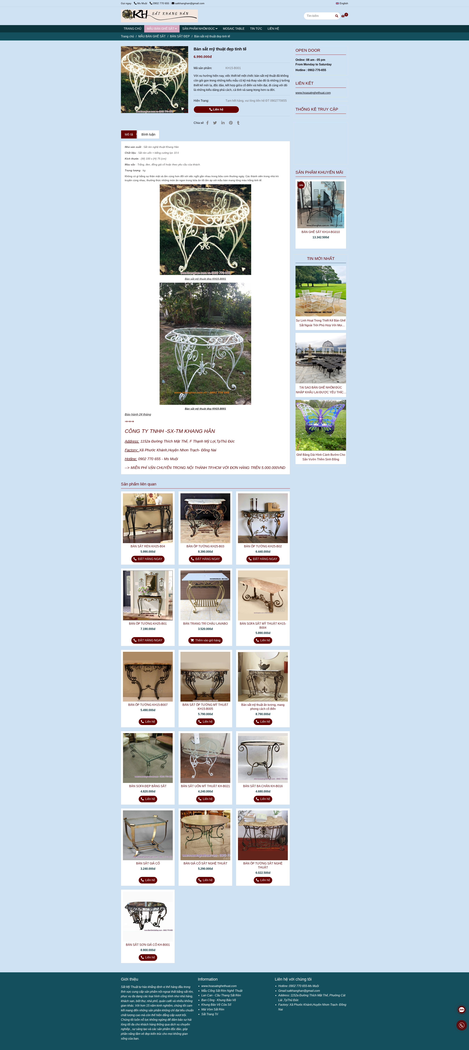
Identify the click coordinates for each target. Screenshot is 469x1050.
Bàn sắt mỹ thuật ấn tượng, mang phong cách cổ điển (263, 706)
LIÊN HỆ (273, 28)
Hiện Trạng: (202, 100)
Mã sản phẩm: (203, 68)
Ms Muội (142, 3)
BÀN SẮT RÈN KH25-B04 (148, 546)
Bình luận (148, 134)
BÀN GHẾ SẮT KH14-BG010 (321, 232)
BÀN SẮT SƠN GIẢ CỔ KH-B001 (148, 944)
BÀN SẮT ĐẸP (180, 36)
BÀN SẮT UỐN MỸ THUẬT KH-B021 (205, 786)
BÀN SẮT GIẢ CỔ (148, 863)
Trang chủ (127, 36)
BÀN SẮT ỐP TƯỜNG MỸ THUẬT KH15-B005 (205, 706)
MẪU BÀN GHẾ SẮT (161, 28)
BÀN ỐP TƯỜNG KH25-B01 (148, 623)
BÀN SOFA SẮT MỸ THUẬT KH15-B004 (263, 625)
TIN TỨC (256, 28)
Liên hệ (217, 109)
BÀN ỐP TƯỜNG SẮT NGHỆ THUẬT (262, 865)
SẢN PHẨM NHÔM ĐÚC (199, 28)
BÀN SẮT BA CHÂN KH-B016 (263, 786)
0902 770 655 (161, 3)
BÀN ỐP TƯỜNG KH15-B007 (148, 704)
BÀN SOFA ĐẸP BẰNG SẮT (148, 786)
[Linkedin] (222, 123)
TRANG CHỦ (132, 28)
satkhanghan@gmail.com (189, 3)
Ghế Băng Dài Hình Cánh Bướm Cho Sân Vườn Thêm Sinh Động (320, 457)
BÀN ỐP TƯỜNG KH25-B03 (205, 546)
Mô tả (129, 134)
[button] (343, 3)
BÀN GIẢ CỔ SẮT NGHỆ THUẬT (205, 863)
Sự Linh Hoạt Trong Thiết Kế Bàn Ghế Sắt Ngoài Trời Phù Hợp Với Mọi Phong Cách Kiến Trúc (321, 323)
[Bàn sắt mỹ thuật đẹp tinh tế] (159, 16)
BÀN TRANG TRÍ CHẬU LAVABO (205, 623)
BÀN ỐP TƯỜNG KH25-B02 (263, 546)
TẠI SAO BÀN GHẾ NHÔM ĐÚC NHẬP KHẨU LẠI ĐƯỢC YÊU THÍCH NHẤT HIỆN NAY (321, 390)
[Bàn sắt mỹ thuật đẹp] (154, 79)
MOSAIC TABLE (234, 28)
